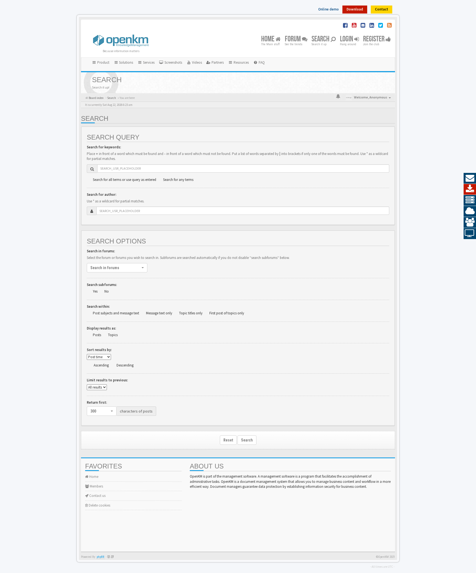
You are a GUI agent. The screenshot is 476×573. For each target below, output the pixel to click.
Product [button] (102, 62)
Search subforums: (102, 284)
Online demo (328, 9)
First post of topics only (226, 313)
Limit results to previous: (107, 380)
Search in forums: (101, 251)
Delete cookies (99, 505)
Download (355, 9)
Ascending (101, 365)
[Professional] (470, 200)
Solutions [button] (125, 62)
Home (268, 39)
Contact (381, 9)
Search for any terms (178, 179)
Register (374, 39)
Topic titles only (190, 313)
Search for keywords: (104, 147)
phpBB (100, 557)
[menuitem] (170, 63)
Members (96, 486)
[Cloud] (470, 211)
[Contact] (470, 178)
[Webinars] (470, 233)
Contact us (97, 495)
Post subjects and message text (116, 313)
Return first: (97, 402)
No (106, 291)
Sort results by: (99, 349)
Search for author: (101, 194)
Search (321, 39)
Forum (293, 39)
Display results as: (101, 328)
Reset (228, 440)
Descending (125, 365)
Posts (97, 335)
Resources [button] (241, 62)
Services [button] (148, 62)
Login (347, 39)
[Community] (470, 222)
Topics (113, 335)
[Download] (470, 189)
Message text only (159, 313)
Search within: (98, 306)
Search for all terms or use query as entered (124, 179)
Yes (95, 291)
